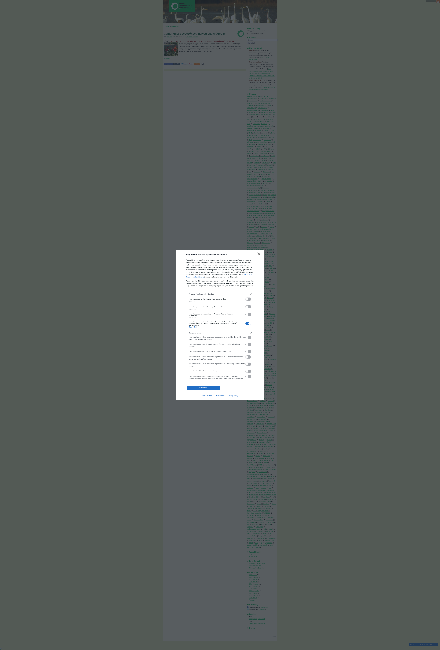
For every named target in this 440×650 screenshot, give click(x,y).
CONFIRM (203, 387)
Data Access (220, 396)
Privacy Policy (233, 396)
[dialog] (220, 325)
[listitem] (220, 294)
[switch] (248, 299)
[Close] (259, 255)
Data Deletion (207, 396)
